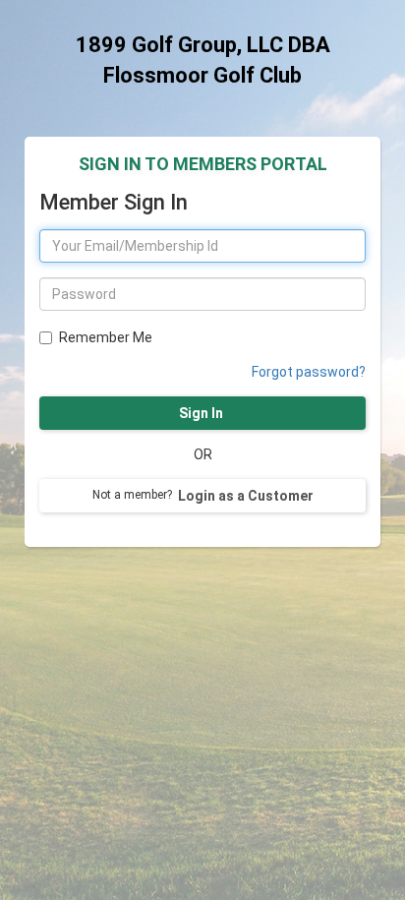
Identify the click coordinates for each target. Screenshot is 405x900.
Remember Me (105, 337)
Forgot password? (309, 372)
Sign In (202, 413)
